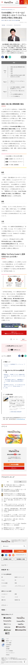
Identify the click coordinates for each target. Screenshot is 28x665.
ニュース (3, 565)
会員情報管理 (8, 644)
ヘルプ (7, 638)
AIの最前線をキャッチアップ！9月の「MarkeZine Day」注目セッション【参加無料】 (15, 524)
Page (5, 82)
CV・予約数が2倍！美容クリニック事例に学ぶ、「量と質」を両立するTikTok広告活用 (15, 485)
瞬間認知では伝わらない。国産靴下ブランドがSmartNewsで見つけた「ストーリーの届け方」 (14, 528)
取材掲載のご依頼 (21, 559)
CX (15, 580)
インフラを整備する (15, 96)
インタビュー (4, 594)
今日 (8, 481)
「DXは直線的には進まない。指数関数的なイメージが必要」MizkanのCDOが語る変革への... (14, 381)
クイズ (16, 597)
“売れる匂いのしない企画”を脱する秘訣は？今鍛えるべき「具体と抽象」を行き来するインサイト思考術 (15, 500)
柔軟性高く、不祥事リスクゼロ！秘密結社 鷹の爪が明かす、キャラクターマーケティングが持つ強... (14, 376)
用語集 (3, 610)
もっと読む (5, 387)
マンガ (2, 597)
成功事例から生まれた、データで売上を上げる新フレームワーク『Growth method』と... (14, 385)
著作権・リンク (9, 640)
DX (2, 577)
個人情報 (3, 25)
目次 (14, 62)
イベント (3, 605)
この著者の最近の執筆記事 (15, 411)
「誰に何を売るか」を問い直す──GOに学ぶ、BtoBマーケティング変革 (14, 519)
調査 (16, 594)
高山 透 (8, 20)
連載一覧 (3, 600)
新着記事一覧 (4, 569)
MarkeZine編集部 (15, 20)
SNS (16, 583)
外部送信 (7, 654)
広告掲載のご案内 (7, 559)
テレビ (2, 580)
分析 (12, 73)
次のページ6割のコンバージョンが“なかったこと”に (14, 332)
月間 (20, 481)
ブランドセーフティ (17, 25)
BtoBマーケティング (19, 577)
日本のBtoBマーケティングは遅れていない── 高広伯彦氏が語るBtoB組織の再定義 (15, 490)
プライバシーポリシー (10, 652)
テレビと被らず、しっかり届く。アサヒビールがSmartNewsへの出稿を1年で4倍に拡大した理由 (15, 515)
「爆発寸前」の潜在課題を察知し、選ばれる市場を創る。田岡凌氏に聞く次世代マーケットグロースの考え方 (15, 510)
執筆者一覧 (17, 600)
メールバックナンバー (15, 461)
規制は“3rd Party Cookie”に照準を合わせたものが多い (17, 75)
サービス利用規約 (9, 650)
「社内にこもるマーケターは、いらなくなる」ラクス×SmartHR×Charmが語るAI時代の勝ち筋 (15, 504)
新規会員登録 (14, 464)
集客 (12, 69)
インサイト (3, 586)
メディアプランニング (20, 586)
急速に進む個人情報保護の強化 (18, 67)
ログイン (14, 468)
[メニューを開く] (2, 2)
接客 (12, 71)
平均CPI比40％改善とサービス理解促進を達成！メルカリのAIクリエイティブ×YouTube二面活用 (15, 494)
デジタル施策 (4, 583)
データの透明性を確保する (17, 94)
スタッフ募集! (8, 642)
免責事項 (7, 646)
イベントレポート (9, 25)
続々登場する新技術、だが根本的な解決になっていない (17, 87)
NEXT (23, 339)
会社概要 (7, 648)
